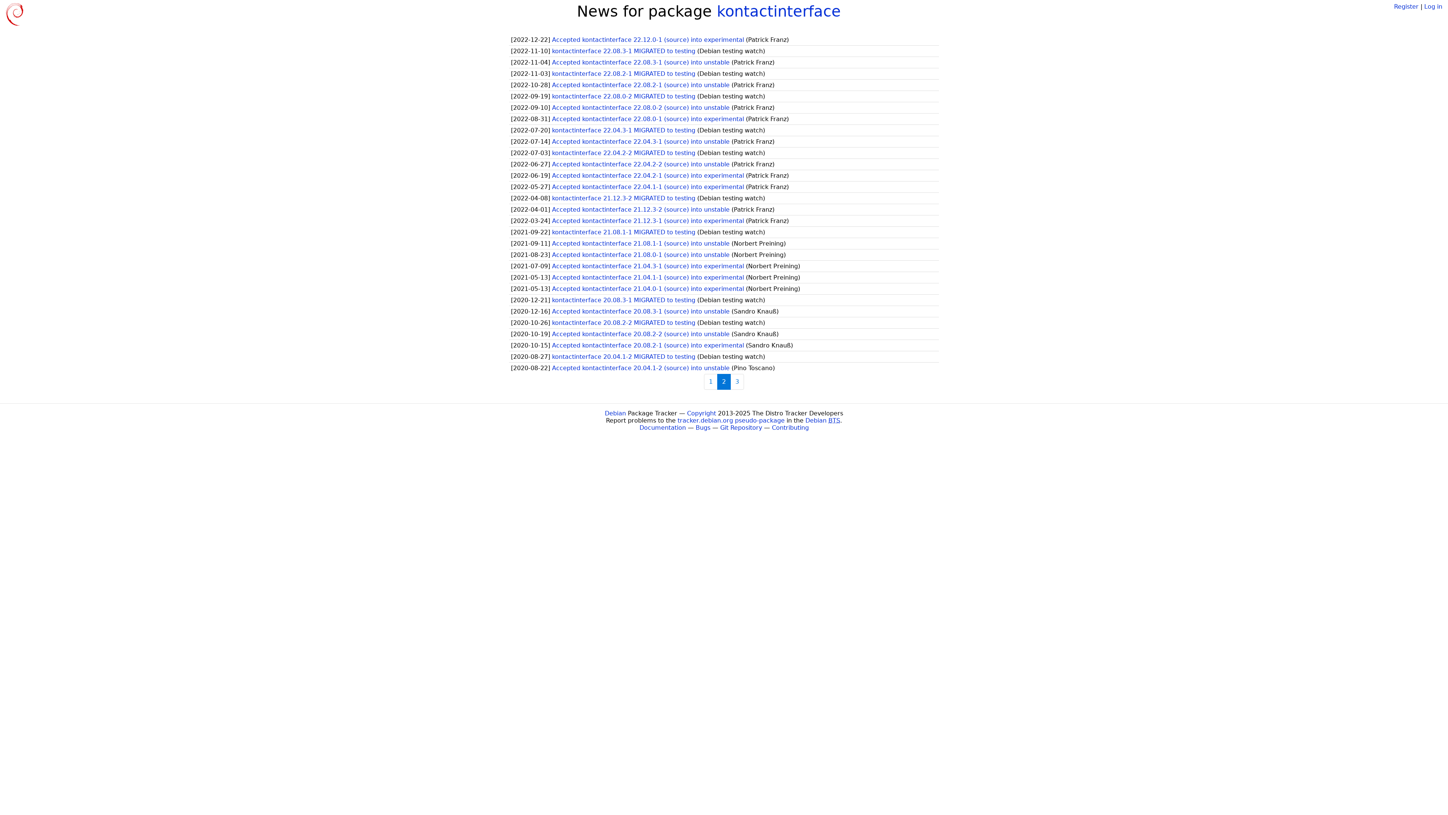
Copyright (701, 413)
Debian (615, 413)
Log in (1433, 6)
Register (1406, 6)
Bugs (703, 427)
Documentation (663, 427)
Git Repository (741, 427)
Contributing (790, 427)
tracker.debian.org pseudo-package (731, 420)
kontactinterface (779, 11)
